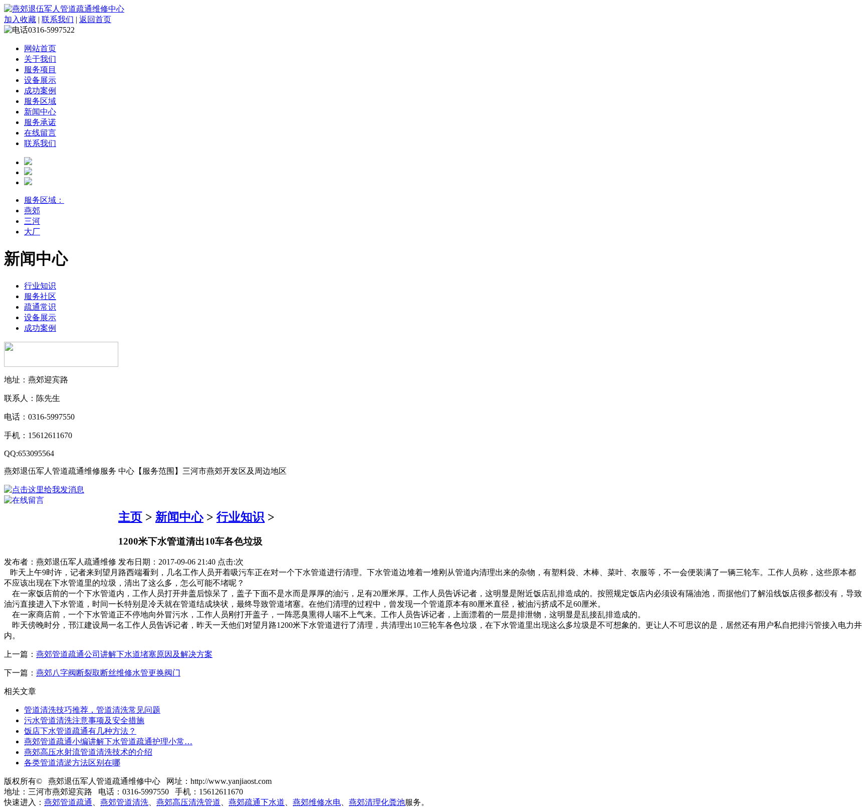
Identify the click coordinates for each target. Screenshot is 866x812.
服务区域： (44, 200)
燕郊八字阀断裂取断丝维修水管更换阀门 (108, 672)
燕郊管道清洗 (124, 802)
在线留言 (40, 132)
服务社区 (40, 296)
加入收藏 (20, 19)
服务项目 (40, 69)
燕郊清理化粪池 (377, 802)
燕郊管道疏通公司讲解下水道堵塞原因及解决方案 (124, 654)
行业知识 (40, 286)
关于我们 (40, 59)
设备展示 (40, 80)
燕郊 (32, 210)
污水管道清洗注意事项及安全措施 (84, 720)
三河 (32, 221)
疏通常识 (40, 307)
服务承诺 (40, 122)
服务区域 (40, 101)
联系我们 (58, 19)
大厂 (32, 231)
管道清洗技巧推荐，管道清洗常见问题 (92, 710)
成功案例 (40, 90)
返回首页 (95, 19)
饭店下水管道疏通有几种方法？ (80, 731)
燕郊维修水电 (317, 802)
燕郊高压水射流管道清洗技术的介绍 (88, 752)
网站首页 (40, 48)
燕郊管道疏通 (68, 802)
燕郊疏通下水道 (257, 802)
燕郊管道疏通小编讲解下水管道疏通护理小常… (108, 741)
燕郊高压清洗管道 (188, 802)
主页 (130, 516)
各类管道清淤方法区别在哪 (72, 762)
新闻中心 (40, 111)
